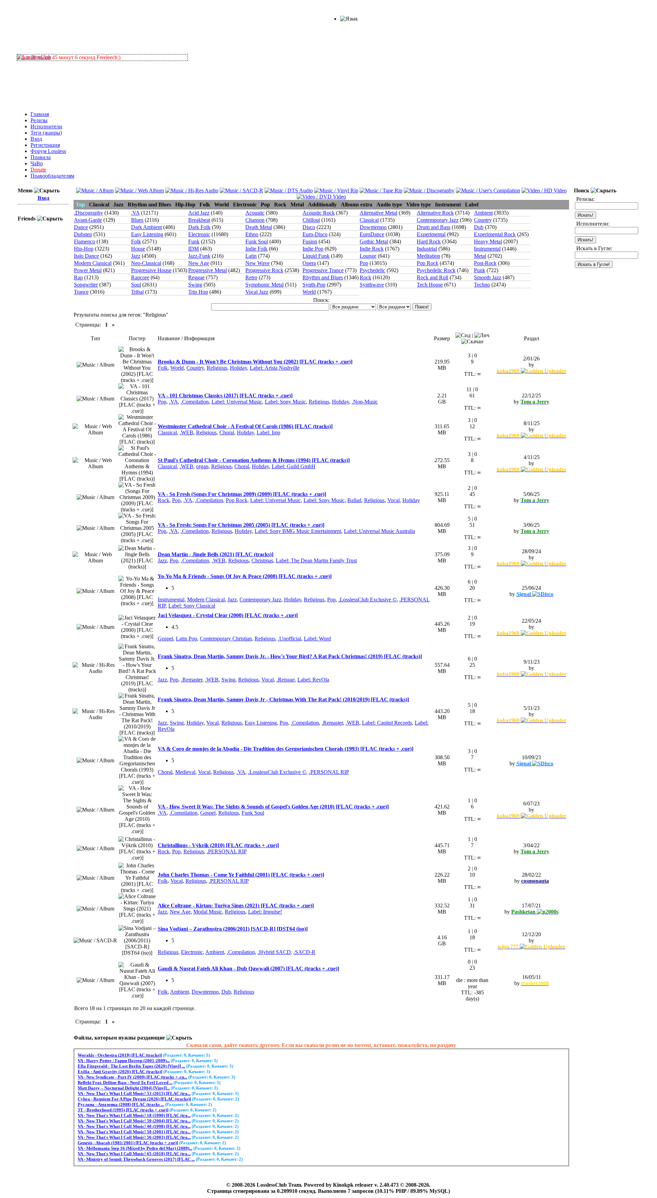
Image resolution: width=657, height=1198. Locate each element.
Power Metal (88, 270)
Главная (39, 114)
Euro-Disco (314, 234)
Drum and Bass (433, 227)
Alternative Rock (435, 213)
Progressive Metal (207, 270)
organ (202, 466)
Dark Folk (199, 227)
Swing (195, 285)
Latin (251, 256)
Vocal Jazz (256, 292)
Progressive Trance (323, 270)
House (138, 249)
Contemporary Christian (226, 638)
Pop (364, 263)
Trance (81, 292)
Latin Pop (186, 638)
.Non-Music (365, 402)
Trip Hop (198, 292)
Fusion (309, 241)
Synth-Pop (313, 285)
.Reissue (285, 680)
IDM (193, 249)
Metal (480, 256)
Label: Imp (268, 432)
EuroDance (372, 234)
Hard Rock (429, 241)
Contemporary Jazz (438, 220)
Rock (365, 277)
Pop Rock (427, 263)
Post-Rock (485, 263)
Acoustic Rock (318, 213)
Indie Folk (256, 249)
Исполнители (46, 126)
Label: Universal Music (236, 402)
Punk (479, 270)
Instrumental (487, 249)
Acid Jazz (198, 213)
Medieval (185, 772)
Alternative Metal (378, 213)
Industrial (427, 249)
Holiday (238, 368)
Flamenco (84, 241)
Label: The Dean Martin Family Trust (316, 560)
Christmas (262, 560)
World (309, 292)
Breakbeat (199, 220)
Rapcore (140, 277)
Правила (40, 157)
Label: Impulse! (265, 912)
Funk (193, 241)
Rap (78, 277)
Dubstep (83, 234)
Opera (309, 263)
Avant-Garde (88, 220)
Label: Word (317, 638)
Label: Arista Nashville (274, 368)
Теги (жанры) (46, 133)
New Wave (257, 263)
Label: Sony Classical (191, 606)
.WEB (186, 432)
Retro (251, 277)
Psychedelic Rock (436, 270)
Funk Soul (256, 241)
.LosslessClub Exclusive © (367, 599)
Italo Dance (86, 256)
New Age (198, 263)
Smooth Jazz (487, 277)
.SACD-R (304, 952)
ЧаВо (36, 163)
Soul (136, 285)
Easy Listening (147, 234)
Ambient (483, 213)
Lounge (368, 256)
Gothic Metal (374, 241)
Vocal (393, 500)
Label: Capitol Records (387, 723)
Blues (137, 220)
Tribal (137, 292)
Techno (482, 285)
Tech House (430, 285)
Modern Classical (93, 263)
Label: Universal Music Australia (379, 531)
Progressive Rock (264, 270)
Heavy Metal (488, 241)
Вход (36, 139)
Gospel (165, 638)
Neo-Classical (146, 263)
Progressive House (151, 270)
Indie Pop (312, 249)
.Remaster (191, 680)
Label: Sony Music (285, 402)
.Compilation (195, 402)
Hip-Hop (83, 249)
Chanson (255, 220)
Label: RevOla (313, 680)
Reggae (196, 277)
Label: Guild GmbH (293, 466)
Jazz (135, 256)
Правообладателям (52, 176)
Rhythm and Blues (322, 277)
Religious (217, 368)
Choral (226, 432)
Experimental (431, 234)
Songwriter (86, 285)
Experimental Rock (495, 234)
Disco (308, 227)
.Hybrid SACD (274, 952)
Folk (136, 241)
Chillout (311, 220)
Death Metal (258, 227)
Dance (81, 227)
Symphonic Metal (264, 285)
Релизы (39, 120)
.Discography (88, 213)
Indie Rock (372, 249)
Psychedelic (372, 270)
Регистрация (45, 145)
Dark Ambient (146, 227)
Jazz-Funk (199, 256)
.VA (135, 213)
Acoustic (255, 213)
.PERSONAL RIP (329, 772)
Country (483, 220)
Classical (369, 220)
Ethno (251, 234)
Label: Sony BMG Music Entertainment (298, 531)
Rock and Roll (432, 277)
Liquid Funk (316, 256)
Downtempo (373, 227)
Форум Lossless (48, 151)
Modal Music (207, 912)
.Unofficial (289, 638)
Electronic (199, 234)
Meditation (428, 256)
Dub (479, 227)
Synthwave (372, 285)
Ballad (354, 500)
